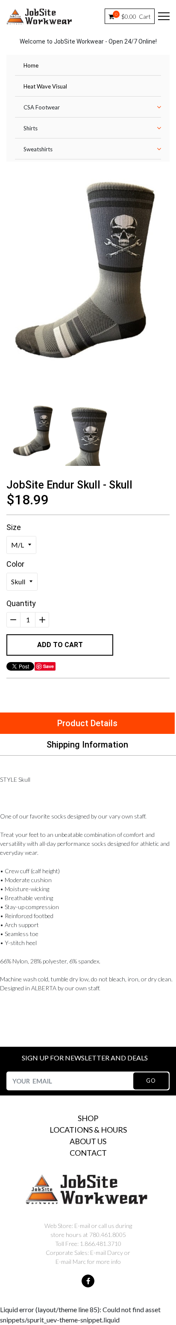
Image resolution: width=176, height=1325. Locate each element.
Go (150, 1080)
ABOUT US (88, 1141)
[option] (88, 272)
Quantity (21, 603)
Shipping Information (87, 744)
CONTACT (88, 1152)
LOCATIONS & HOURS (88, 1129)
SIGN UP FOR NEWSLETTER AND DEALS (85, 1058)
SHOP (88, 1118)
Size (13, 527)
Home (30, 65)
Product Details (87, 723)
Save (48, 666)
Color (15, 563)
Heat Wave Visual (45, 86)
